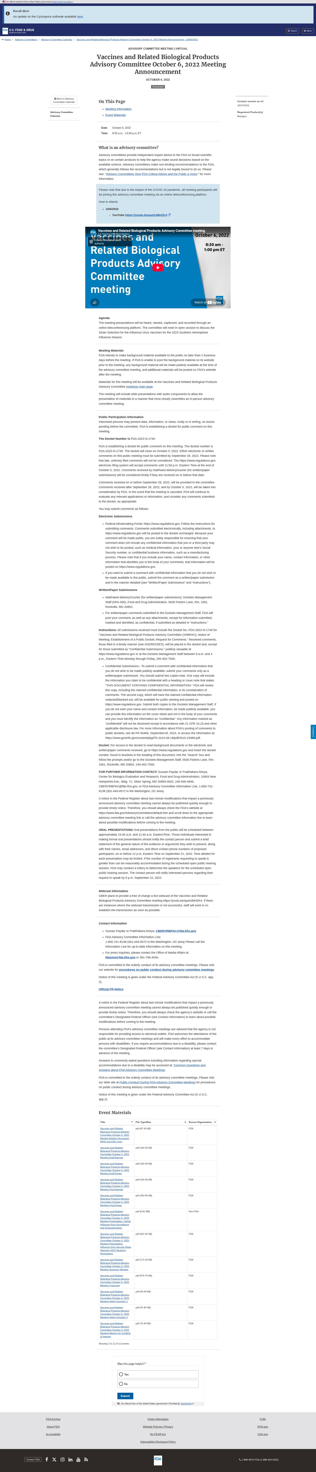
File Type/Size (143, 1122)
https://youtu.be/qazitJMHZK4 (146, 215)
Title (102, 1122)
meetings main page (139, 386)
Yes (126, 1374)
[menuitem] (252, 104)
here (80, 16)
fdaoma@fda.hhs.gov (120, 957)
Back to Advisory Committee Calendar (64, 100)
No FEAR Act (158, 1434)
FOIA (263, 1419)
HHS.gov (262, 1426)
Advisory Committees (26, 39)
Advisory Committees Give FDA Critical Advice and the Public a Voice (151, 174)
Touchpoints (186, 1404)
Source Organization (200, 1122)
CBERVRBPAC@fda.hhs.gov (176, 931)
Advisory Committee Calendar (56, 39)
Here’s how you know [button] (62, 2)
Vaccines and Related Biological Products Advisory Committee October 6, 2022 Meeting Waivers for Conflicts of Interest (115, 1330)
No (126, 1384)
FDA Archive (53, 1419)
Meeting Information (118, 109)
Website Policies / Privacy (158, 1426)
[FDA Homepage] (18, 31)
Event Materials (115, 115)
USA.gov (263, 1434)
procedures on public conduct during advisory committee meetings (166, 969)
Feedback (313, 732)
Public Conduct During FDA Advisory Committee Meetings (157, 1082)
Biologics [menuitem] (242, 116)
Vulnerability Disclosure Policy (158, 1441)
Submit (125, 1396)
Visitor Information (158, 1419)
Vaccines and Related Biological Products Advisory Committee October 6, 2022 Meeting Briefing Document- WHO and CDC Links (114, 1135)
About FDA (53, 1426)
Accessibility (53, 1434)
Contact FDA (33, 1459)
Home (8, 39)
